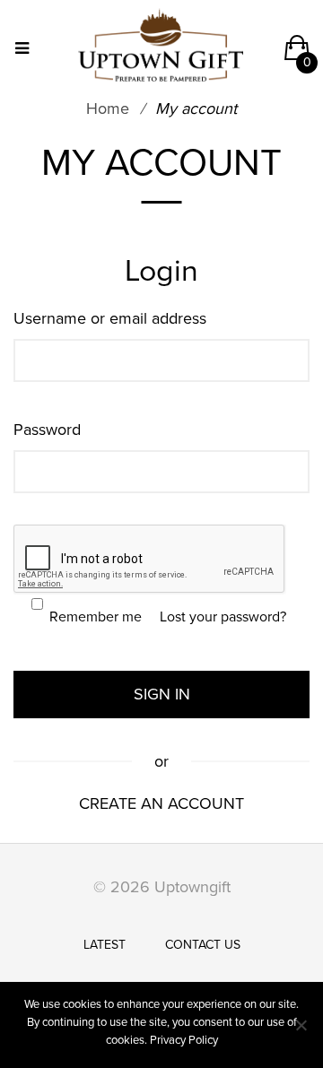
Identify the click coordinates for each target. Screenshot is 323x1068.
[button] (297, 54)
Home (107, 108)
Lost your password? (223, 617)
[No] (301, 1025)
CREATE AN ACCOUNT (161, 803)
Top (299, 842)
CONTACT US (202, 944)
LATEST (104, 944)
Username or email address (114, 318)
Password (52, 429)
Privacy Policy (184, 1040)
